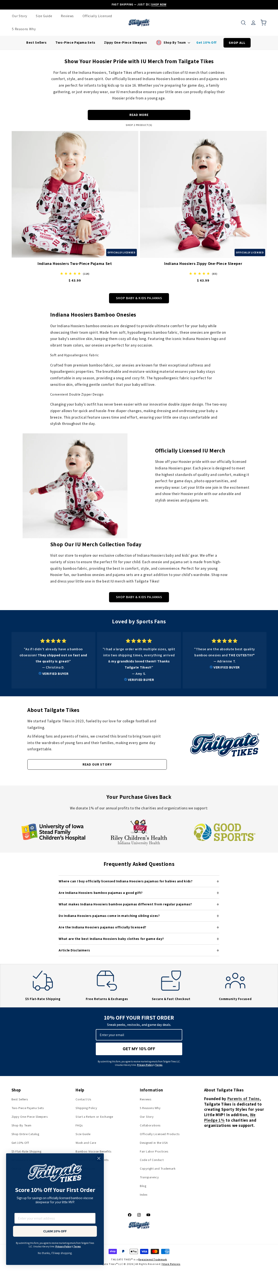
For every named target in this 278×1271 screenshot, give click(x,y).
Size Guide (83, 1134)
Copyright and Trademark (158, 1168)
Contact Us (83, 1099)
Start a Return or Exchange (94, 1116)
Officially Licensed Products (160, 1134)
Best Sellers (20, 1099)
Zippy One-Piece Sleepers (30, 1116)
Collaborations (150, 1125)
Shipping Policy (86, 1108)
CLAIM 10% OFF (55, 1231)
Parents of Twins (243, 1098)
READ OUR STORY (97, 764)
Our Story (147, 1116)
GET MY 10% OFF (139, 1049)
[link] (53, 657)
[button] (243, 23)
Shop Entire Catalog (25, 1134)
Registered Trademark (152, 1259)
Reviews (145, 1099)
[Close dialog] (99, 1158)
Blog (143, 1186)
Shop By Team (22, 1125)
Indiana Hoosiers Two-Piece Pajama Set (75, 263)
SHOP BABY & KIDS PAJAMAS (139, 298)
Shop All (237, 42)
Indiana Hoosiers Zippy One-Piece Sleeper (203, 263)
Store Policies (171, 1264)
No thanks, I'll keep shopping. (55, 1253)
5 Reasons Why (150, 1108)
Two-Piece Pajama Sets (28, 1108)
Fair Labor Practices (154, 1151)
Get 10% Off (20, 1143)
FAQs (79, 1125)
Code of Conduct (152, 1160)
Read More (138, 114)
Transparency (149, 1177)
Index (143, 1194)
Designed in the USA (154, 1143)
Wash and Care (86, 1143)
